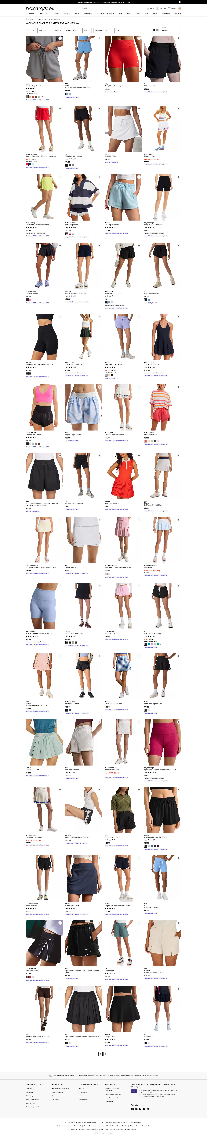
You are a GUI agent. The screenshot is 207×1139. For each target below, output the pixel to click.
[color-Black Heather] (112, 375)
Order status (56, 1096)
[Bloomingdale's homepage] (27, 19)
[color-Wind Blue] (27, 97)
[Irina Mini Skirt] (162, 129)
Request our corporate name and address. (123, 1129)
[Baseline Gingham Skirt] (162, 676)
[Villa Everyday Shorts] (83, 129)
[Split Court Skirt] (83, 540)
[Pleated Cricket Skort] (44, 810)
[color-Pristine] (39, 97)
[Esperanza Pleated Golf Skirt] (44, 676)
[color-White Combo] (33, 977)
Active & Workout (42, 19)
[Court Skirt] (162, 1009)
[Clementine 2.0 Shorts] (162, 606)
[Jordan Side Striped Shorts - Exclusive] (44, 129)
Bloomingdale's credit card (60, 1088)
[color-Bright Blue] (33, 444)
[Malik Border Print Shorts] (123, 407)
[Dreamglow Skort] (83, 878)
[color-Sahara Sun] (30, 97)
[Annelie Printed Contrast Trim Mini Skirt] (44, 540)
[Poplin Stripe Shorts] (83, 407)
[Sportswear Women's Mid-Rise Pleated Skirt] (83, 1009)
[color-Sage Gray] (149, 846)
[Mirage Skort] (123, 1009)
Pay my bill (55, 1099)
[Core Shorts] (123, 943)
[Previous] (28, 58)
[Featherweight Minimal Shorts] (44, 197)
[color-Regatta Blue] (149, 644)
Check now (160, 1096)
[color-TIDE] (30, 164)
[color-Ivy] (39, 444)
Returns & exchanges (32, 1099)
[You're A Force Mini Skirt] (83, 337)
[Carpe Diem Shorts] (44, 407)
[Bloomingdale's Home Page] (40, 9)
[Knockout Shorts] (162, 407)
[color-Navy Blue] (155, 846)
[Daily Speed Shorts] (162, 266)
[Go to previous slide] (27, 2)
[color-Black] (67, 165)
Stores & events (109, 1101)
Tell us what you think (32, 1107)
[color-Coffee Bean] (76, 642)
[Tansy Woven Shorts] (123, 810)
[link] (44, 92)
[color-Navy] (67, 642)
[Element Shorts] (44, 266)
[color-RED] (27, 164)
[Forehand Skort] (44, 943)
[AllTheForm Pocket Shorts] (83, 476)
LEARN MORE (141, 2)
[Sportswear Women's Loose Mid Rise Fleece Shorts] (83, 943)
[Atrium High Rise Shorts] (83, 606)
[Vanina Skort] (162, 540)
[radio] (27, 96)
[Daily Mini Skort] (123, 129)
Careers (80, 1096)
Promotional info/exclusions (147, 1096)
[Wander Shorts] (44, 878)
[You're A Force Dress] (162, 337)
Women (32, 19)
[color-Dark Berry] (158, 846)
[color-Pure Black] (146, 846)
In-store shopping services (113, 1094)
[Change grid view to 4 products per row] (154, 30)
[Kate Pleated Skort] (123, 476)
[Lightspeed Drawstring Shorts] (162, 810)
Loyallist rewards (57, 1092)
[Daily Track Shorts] (162, 878)
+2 (160, 644)
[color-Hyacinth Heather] (106, 375)
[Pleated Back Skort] (123, 742)
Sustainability (82, 1099)
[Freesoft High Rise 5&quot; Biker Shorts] (44, 1009)
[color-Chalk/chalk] (70, 1043)
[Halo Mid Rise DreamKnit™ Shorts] (83, 59)
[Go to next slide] (177, 2)
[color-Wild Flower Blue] (109, 302)
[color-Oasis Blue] (67, 94)
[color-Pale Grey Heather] (70, 94)
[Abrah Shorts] (123, 606)
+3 (42, 96)
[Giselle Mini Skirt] (44, 742)
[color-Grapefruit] (146, 441)
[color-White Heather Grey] (152, 441)
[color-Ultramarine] (152, 846)
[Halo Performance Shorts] (123, 337)
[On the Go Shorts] (83, 676)
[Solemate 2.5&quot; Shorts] (123, 266)
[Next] (60, 58)
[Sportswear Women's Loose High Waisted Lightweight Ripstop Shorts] (44, 476)
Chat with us (30, 1088)
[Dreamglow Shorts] (123, 197)
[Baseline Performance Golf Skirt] (83, 810)
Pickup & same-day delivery (113, 1098)
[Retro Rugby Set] (83, 197)
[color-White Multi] (109, 574)
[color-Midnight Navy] (67, 234)
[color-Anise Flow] (73, 642)
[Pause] (180, 2)
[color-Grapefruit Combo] (70, 234)
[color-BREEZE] (33, 164)
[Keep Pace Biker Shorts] (162, 197)
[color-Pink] (106, 574)
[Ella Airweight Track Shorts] (83, 266)
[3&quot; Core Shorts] (162, 59)
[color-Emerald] (158, 644)
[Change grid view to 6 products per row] (157, 30)
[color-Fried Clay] (36, 444)
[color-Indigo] (30, 373)
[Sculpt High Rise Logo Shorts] (123, 59)
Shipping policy (31, 1103)
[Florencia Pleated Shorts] (162, 943)
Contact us (29, 1092)
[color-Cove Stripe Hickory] (152, 644)
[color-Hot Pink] (30, 300)
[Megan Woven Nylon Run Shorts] (123, 878)
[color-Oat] (112, 302)
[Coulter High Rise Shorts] (44, 59)
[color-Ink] (70, 165)
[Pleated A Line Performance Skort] (123, 540)
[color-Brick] (30, 977)
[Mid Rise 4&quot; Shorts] (83, 742)
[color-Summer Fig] (33, 97)
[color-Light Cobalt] (70, 710)
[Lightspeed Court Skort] (162, 476)
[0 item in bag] (179, 8)
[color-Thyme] (36, 97)
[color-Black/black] (67, 1043)
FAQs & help (29, 1096)
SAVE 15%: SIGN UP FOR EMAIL (63, 1075)
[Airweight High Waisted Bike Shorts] (44, 337)
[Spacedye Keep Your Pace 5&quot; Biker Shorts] (162, 742)
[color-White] (30, 444)
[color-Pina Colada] (149, 441)
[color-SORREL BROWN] (73, 165)
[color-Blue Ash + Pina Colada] (73, 234)
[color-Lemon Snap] (109, 375)
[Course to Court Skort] (123, 676)
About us (81, 1088)
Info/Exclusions (152, 1075)
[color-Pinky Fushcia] (158, 441)
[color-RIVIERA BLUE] (149, 300)
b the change (82, 1092)
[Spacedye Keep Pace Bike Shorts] (44, 606)
